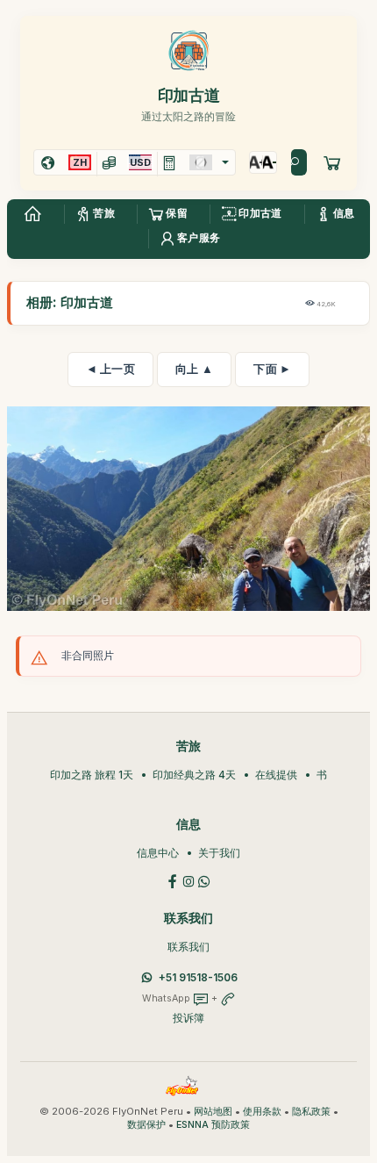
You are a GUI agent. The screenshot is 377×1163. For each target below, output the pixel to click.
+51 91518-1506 (198, 977)
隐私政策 (311, 1111)
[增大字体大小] (256, 162)
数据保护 (146, 1125)
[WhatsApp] (204, 880)
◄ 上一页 (111, 369)
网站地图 (213, 1111)
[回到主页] (32, 214)
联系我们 (188, 946)
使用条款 (262, 1111)
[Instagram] (188, 880)
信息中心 (158, 852)
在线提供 (276, 774)
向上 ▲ (194, 369)
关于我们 (219, 852)
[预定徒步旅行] (332, 162)
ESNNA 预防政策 (213, 1125)
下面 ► (272, 369)
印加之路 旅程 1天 (91, 774)
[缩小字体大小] (269, 162)
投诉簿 (188, 1017)
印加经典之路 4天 (194, 774)
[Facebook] (173, 880)
